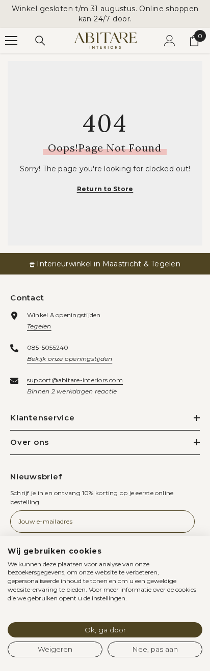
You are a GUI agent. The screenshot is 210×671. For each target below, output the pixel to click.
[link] (105, 263)
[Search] (40, 41)
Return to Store (105, 189)
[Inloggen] (169, 40)
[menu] (11, 41)
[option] (105, 263)
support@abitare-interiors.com (75, 380)
